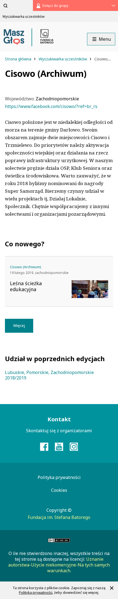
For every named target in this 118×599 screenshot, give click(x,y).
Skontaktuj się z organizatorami (59, 431)
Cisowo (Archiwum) (25, 267)
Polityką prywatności (35, 592)
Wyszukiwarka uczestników (63, 59)
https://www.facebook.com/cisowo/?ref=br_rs (51, 106)
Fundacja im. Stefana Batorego (59, 517)
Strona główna (18, 59)
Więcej (19, 325)
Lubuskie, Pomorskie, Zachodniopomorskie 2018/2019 (49, 375)
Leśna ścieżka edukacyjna (26, 286)
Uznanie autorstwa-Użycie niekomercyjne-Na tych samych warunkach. (59, 565)
